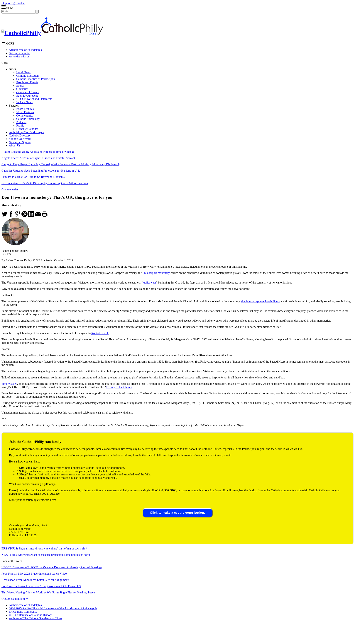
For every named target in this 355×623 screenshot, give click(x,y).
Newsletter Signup (20, 142)
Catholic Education (27, 75)
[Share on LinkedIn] (31, 216)
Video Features (25, 112)
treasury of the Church (119, 387)
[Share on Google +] (18, 216)
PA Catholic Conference (23, 611)
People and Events (27, 82)
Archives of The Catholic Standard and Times (35, 618)
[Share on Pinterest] (24, 216)
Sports (20, 85)
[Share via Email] (38, 216)
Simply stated (9, 383)
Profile (20, 125)
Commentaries (24, 115)
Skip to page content (13, 3)
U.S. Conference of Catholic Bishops (30, 615)
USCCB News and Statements (34, 98)
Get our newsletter (19, 53)
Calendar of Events (27, 92)
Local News (23, 72)
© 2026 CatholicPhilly (14, 598)
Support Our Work (20, 138)
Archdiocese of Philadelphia (25, 49)
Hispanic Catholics (27, 128)
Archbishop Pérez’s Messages (26, 132)
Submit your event (27, 95)
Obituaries (22, 89)
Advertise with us (19, 56)
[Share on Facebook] (11, 216)
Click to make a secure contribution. (177, 512)
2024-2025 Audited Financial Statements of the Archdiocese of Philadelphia (53, 608)
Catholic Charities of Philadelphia (35, 79)
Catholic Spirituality (28, 118)
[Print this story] (45, 216)
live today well (100, 333)
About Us (14, 145)
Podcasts (21, 122)
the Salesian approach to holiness (260, 301)
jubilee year (149, 282)
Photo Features (25, 108)
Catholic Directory (20, 135)
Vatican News (24, 102)
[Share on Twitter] (4, 216)
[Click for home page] (52, 33)
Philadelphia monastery (156, 272)
